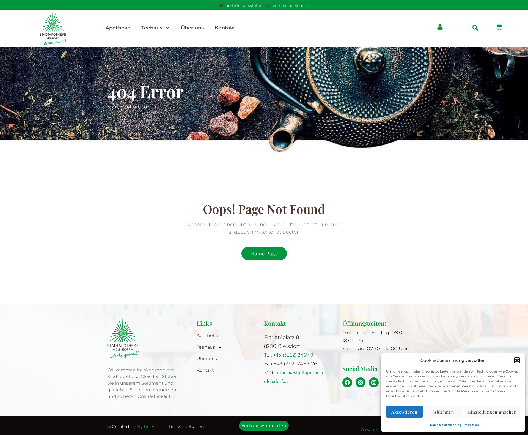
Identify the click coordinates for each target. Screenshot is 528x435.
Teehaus (151, 28)
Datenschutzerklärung (445, 425)
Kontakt (225, 28)
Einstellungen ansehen (492, 412)
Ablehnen (444, 412)
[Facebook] (347, 382)
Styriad (143, 426)
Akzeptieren (404, 412)
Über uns (192, 28)
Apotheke (118, 28)
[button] (517, 360)
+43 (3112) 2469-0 (294, 355)
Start (113, 106)
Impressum (471, 425)
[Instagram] (360, 382)
